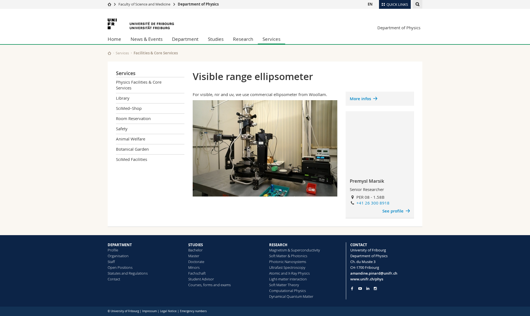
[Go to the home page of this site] (109, 53)
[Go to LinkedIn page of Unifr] (367, 288)
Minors (194, 267)
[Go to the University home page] (141, 23)
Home (114, 39)
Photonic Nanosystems (287, 261)
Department (185, 39)
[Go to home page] (109, 4)
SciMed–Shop (129, 108)
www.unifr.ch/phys (366, 279)
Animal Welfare (130, 139)
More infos (360, 99)
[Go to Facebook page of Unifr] (352, 288)
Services (271, 39)
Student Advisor (201, 279)
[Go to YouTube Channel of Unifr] (360, 288)
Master (193, 255)
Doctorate (196, 261)
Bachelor (195, 250)
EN (370, 4)
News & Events (147, 39)
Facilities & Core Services (156, 53)
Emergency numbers (193, 311)
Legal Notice (168, 311)
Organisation (118, 255)
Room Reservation (133, 118)
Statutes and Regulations (128, 273)
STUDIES (195, 244)
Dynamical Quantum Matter (291, 296)
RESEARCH (278, 244)
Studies (216, 39)
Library (122, 98)
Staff (111, 261)
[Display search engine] (417, 4)
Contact (114, 279)
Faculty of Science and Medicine (144, 4)
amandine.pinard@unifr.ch (373, 273)
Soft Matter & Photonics (288, 255)
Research (243, 39)
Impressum (149, 311)
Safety (122, 128)
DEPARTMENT (120, 244)
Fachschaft (197, 273)
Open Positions (120, 267)
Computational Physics (287, 290)
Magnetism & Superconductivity (294, 250)
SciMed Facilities (131, 159)
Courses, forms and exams (209, 284)
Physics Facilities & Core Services (138, 85)
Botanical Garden (132, 149)
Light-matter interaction (288, 279)
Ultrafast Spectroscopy (287, 267)
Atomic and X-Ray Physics (289, 273)
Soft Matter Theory (284, 284)
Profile (113, 250)
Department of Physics (198, 4)
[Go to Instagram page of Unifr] (375, 288)
